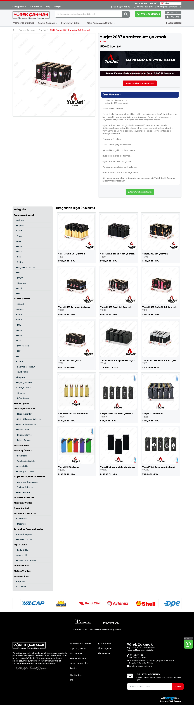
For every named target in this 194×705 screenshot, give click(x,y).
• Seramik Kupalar (23, 534)
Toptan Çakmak (46, 23)
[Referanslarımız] (26, 603)
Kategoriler (18, 6)
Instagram (106, 648)
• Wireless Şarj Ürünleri (25, 461)
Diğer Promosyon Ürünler (100, 23)
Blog (48, 6)
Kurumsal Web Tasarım (170, 701)
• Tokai (18, 230)
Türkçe (166, 3)
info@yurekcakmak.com (170, 7)
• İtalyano (19, 377)
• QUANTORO (21, 372)
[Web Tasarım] (170, 698)
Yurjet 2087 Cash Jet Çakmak (116, 307)
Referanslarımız (78, 658)
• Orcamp (19, 393)
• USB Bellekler (21, 466)
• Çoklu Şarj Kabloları (24, 471)
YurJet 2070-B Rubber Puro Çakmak (161, 360)
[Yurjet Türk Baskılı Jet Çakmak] (160, 445)
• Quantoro (20, 283)
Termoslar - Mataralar (25, 513)
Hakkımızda (76, 653)
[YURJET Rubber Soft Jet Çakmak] (118, 232)
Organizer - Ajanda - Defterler (29, 476)
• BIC (17, 356)
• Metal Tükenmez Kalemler (27, 419)
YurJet (42, 30)
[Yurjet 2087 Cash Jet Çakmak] (118, 285)
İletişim (57, 6)
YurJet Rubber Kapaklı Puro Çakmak (119, 360)
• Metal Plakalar (22, 492)
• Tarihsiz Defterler (23, 487)
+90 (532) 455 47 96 (144, 7)
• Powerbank (20, 455)
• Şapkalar (19, 581)
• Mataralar (20, 524)
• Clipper (19, 225)
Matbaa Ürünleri (22, 571)
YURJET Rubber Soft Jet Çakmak (117, 253)
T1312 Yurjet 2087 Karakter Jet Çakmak (70, 30)
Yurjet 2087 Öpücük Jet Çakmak (159, 307)
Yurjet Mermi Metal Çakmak (73, 413)
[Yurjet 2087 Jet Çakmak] (160, 232)
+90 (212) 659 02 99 (121, 7)
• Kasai (18, 246)
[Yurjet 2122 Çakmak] (160, 392)
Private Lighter (21, 403)
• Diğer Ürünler (21, 398)
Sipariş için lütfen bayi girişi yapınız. (140, 83)
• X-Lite (18, 262)
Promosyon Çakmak (23, 22)
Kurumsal (35, 6)
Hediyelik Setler (22, 445)
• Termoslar (20, 518)
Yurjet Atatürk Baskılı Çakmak (116, 413)
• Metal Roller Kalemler (25, 424)
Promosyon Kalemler (24, 408)
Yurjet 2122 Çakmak (152, 413)
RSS (71, 680)
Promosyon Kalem (71, 23)
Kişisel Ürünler (21, 544)
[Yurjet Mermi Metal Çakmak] (76, 392)
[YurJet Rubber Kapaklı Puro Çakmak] (118, 339)
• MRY (17, 241)
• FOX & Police (21, 346)
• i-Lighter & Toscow (24, 267)
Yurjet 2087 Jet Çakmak (155, 253)
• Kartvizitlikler (21, 550)
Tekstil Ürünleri (21, 576)
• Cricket (19, 220)
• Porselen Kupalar (23, 539)
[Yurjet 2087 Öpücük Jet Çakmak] (160, 285)
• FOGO (18, 278)
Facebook (105, 643)
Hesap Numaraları (79, 663)
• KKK (17, 293)
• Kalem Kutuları (22, 440)
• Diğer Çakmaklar (23, 382)
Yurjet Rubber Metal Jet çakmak (117, 467)
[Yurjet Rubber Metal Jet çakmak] (118, 445)
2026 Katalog (174, 22)
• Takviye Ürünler (22, 387)
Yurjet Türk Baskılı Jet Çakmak (158, 467)
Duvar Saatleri (21, 508)
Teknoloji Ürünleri (23, 450)
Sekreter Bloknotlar (24, 497)
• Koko (18, 251)
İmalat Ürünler (21, 565)
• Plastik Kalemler (23, 414)
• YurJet (18, 236)
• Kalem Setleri (21, 429)
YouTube (105, 653)
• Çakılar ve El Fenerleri (25, 560)
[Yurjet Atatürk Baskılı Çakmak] (118, 392)
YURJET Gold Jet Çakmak (71, 253)
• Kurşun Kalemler (23, 435)
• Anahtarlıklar (21, 555)
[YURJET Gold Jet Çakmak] (76, 232)
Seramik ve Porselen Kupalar (28, 529)
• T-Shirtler (20, 586)
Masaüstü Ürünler (23, 503)
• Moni (18, 288)
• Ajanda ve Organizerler (26, 482)
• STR (17, 257)
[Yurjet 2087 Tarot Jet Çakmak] (76, 285)
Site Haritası (76, 675)
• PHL (17, 272)
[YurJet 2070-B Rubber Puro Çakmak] (160, 339)
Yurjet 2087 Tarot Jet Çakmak (74, 307)
